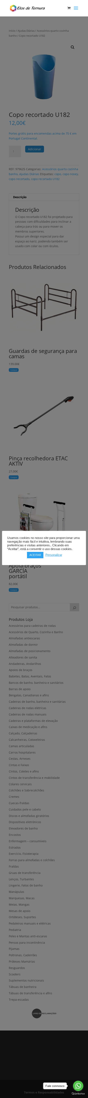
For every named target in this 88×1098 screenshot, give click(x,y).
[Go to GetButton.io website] (78, 1093)
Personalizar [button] (53, 555)
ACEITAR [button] (35, 555)
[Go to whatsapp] (78, 1086)
